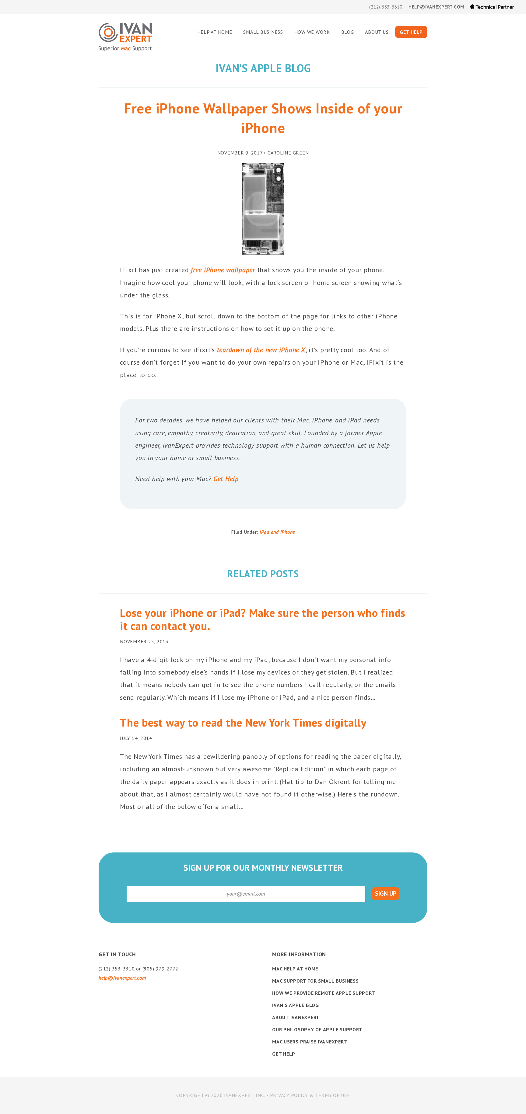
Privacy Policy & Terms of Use (310, 1095)
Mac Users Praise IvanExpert (309, 1042)
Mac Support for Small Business (315, 981)
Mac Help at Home (295, 969)
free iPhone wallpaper (223, 269)
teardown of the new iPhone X (261, 349)
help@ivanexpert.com (436, 7)
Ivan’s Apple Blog (295, 1005)
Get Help (226, 478)
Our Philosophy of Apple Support (317, 1029)
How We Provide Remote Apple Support (323, 993)
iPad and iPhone (277, 532)
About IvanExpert (296, 1017)
